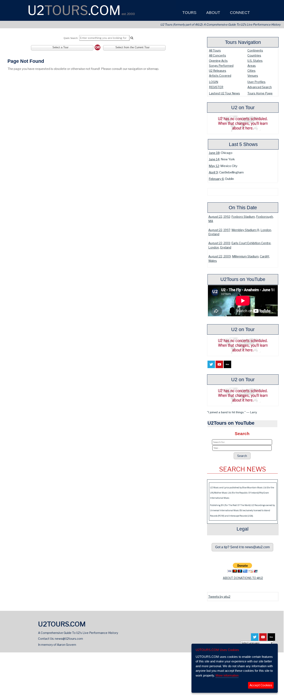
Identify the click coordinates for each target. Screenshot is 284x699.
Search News (242, 469)
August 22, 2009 (219, 256)
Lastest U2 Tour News (224, 93)
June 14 (214, 159)
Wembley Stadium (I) (245, 230)
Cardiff (264, 256)
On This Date (243, 207)
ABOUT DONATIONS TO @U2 (243, 578)
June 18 (214, 153)
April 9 (213, 172)
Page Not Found (25, 61)
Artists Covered (220, 75)
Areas (251, 65)
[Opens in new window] (211, 366)
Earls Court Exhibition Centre (251, 243)
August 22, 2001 (219, 243)
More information (227, 675)
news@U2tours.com (69, 638)
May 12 (214, 166)
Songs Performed (221, 65)
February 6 (216, 179)
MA (210, 221)
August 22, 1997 (219, 230)
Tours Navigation (243, 42)
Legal (242, 529)
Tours (188, 12)
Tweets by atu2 (219, 597)
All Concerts (217, 55)
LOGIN (213, 82)
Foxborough (264, 216)
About (212, 12)
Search (242, 456)
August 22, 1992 (219, 216)
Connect (239, 12)
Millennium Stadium (245, 256)
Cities (251, 70)
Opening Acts (218, 60)
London (266, 230)
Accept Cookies (260, 685)
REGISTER (216, 87)
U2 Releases (217, 70)
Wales (212, 260)
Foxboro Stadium (243, 216)
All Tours (215, 50)
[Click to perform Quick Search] (131, 38)
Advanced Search (259, 87)
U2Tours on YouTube (242, 279)
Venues (252, 75)
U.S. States (255, 60)
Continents (255, 50)
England (213, 234)
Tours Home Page (260, 93)
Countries (254, 55)
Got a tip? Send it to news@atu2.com (242, 547)
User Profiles (256, 82)
